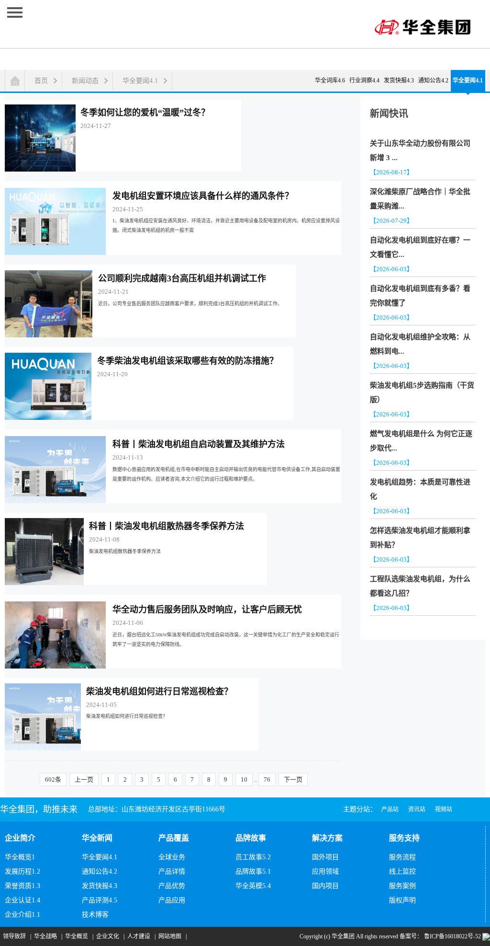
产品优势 (171, 885)
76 (267, 779)
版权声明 (402, 900)
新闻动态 (85, 80)
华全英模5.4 (253, 885)
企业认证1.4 (22, 900)
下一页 (293, 779)
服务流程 (402, 857)
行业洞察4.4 (364, 80)
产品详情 (171, 871)
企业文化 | (108, 936)
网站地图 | (171, 936)
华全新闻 (97, 838)
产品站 (390, 809)
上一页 (84, 779)
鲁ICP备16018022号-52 (452, 936)
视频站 (443, 809)
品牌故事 (250, 838)
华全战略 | (46, 936)
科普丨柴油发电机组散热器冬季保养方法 (166, 526)
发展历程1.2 (22, 871)
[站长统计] (486, 936)
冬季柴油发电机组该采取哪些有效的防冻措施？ (187, 361)
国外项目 (325, 857)
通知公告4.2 (433, 80)
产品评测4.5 (99, 900)
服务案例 (402, 885)
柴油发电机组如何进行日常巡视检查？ (159, 691)
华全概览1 (20, 857)
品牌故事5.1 (253, 871)
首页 (41, 80)
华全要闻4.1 (140, 80)
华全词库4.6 (330, 80)
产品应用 (171, 900)
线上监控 (402, 871)
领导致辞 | (15, 936)
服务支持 (404, 838)
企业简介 (20, 838)
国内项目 (325, 885)
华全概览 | (77, 936)
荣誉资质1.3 (22, 885)
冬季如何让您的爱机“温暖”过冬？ (145, 112)
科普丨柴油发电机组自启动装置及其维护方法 (198, 444)
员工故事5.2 (253, 857)
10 (244, 779)
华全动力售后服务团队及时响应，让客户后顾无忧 (207, 609)
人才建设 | (140, 936)
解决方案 (327, 838)
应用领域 (325, 871)
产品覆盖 (173, 838)
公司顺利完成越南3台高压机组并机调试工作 (182, 278)
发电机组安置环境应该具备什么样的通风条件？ (202, 196)
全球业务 (171, 857)
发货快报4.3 (399, 80)
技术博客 (95, 914)
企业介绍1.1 (22, 914)
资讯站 (416, 809)
